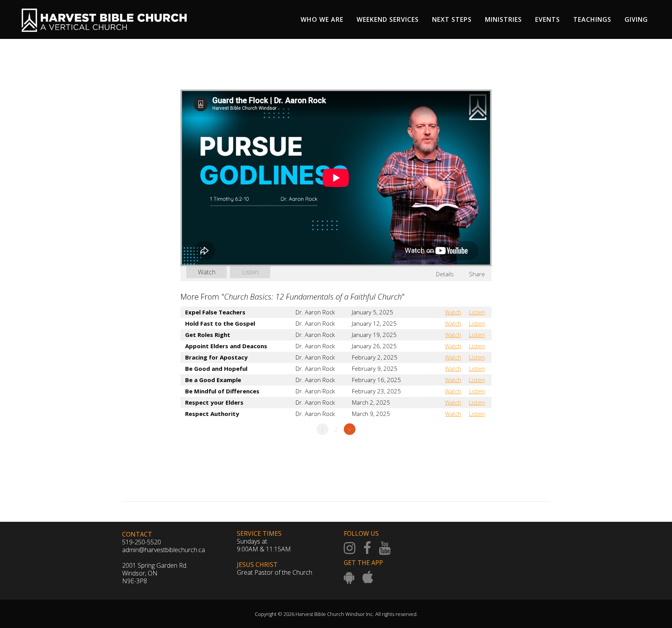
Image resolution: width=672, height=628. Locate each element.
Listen (250, 272)
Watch (206, 272)
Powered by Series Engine (463, 450)
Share (477, 274)
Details (445, 274)
